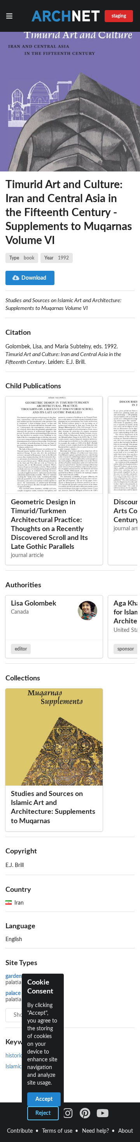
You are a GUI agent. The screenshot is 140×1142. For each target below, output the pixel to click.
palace (13, 993)
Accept (43, 1099)
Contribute (20, 1131)
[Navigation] (10, 16)
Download (33, 278)
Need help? (95, 1131)
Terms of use (57, 1131)
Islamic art (17, 1066)
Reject (43, 1113)
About (125, 1131)
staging (119, 16)
